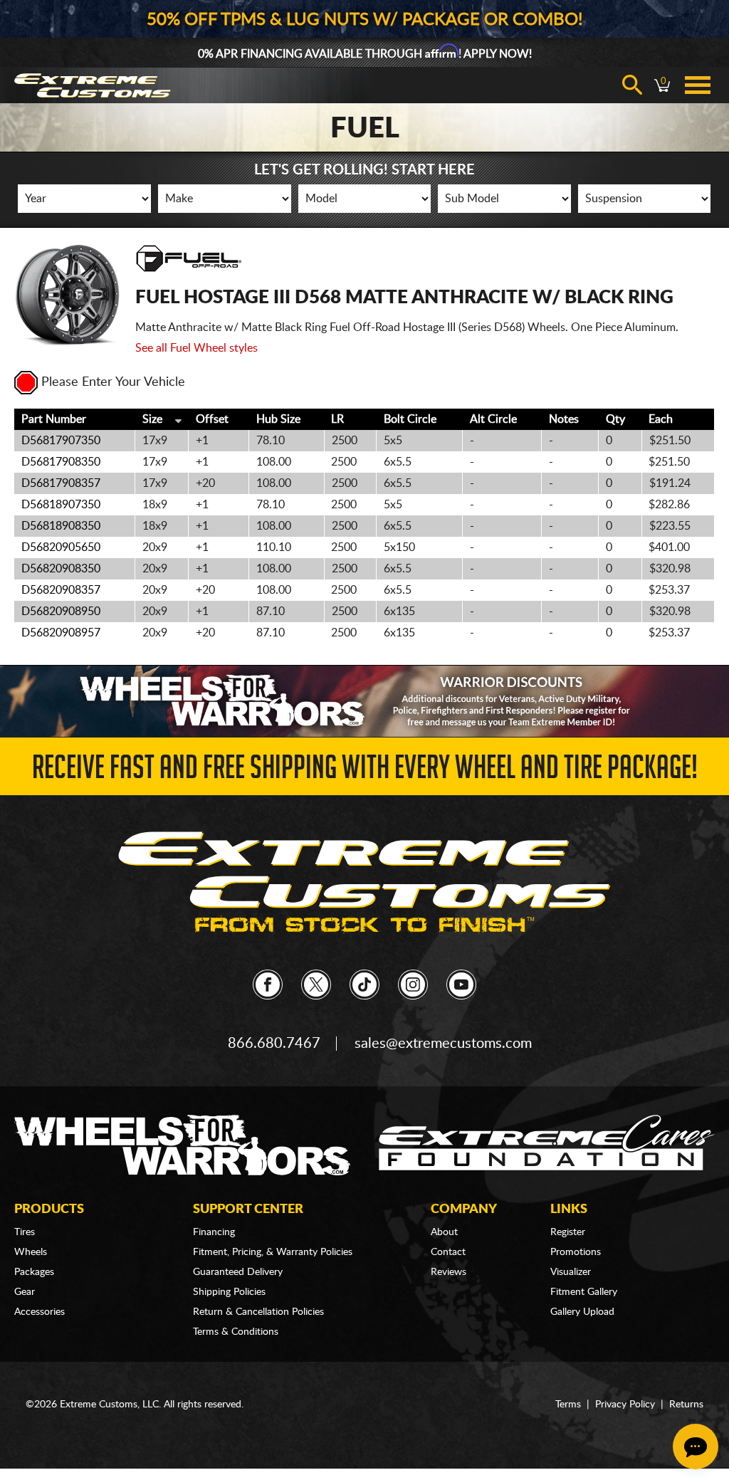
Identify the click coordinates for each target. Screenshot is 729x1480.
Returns (686, 1405)
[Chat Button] (695, 1446)
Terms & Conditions (235, 1332)
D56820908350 (60, 568)
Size (152, 419)
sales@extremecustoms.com (443, 1043)
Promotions (575, 1252)
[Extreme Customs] (364, 882)
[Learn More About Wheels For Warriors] (364, 701)
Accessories (39, 1312)
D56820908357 (60, 590)
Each (661, 419)
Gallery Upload (582, 1312)
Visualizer (570, 1272)
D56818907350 (60, 504)
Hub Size (278, 419)
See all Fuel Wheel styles (196, 348)
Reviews (448, 1272)
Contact (448, 1252)
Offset (212, 419)
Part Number (53, 419)
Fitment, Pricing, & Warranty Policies (272, 1252)
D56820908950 (60, 611)
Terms (568, 1405)
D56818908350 (60, 526)
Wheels (30, 1252)
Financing (214, 1232)
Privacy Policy (625, 1405)
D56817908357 (60, 483)
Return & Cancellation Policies (258, 1312)
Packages (34, 1272)
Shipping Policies (229, 1292)
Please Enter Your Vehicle (113, 382)
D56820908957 (60, 633)
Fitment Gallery (583, 1292)
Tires (24, 1232)
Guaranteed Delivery (238, 1272)
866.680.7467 (274, 1043)
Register (567, 1232)
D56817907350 (60, 440)
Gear (24, 1292)
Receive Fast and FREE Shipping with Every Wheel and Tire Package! (365, 771)
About (444, 1232)
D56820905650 (60, 547)
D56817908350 (60, 462)
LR (337, 419)
